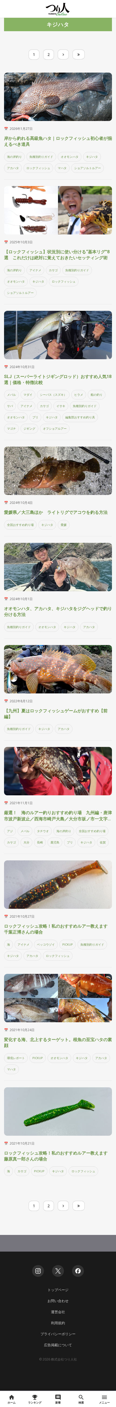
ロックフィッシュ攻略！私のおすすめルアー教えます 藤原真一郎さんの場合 (58, 1156)
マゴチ (11, 428)
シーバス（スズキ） (53, 395)
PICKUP (67, 944)
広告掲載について (58, 1344)
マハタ (62, 168)
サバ (10, 406)
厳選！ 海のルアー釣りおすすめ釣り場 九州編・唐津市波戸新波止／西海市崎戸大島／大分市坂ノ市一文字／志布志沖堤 (58, 816)
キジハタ (92, 157)
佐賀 (103, 842)
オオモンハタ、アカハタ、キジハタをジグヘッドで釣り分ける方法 (58, 611)
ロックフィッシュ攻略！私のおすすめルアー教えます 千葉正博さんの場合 (58, 929)
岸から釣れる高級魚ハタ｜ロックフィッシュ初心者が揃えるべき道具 (58, 141)
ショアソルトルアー (87, 168)
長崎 (40, 842)
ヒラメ (78, 395)
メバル (11, 395)
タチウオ (43, 831)
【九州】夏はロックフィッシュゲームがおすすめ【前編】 (56, 713)
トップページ (58, 1289)
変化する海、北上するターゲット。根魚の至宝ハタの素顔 (58, 1042)
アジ (10, 831)
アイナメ (35, 270)
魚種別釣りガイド (41, 157)
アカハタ (13, 168)
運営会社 (58, 1311)
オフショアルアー (55, 428)
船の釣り (97, 395)
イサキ (60, 406)
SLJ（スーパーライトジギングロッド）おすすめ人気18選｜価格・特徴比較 (57, 379)
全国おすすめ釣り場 (20, 525)
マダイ (27, 395)
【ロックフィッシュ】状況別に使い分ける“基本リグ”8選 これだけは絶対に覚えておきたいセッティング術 (57, 254)
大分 (26, 842)
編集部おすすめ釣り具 (80, 417)
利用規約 (58, 1322)
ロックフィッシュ (38, 168)
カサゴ (53, 270)
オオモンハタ (70, 157)
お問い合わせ (58, 1300)
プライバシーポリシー (58, 1333)
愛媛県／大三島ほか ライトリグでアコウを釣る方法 (56, 512)
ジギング (29, 428)
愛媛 (64, 525)
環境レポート (16, 1058)
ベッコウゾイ (46, 944)
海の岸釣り (14, 157)
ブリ (35, 417)
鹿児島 (54, 842)
